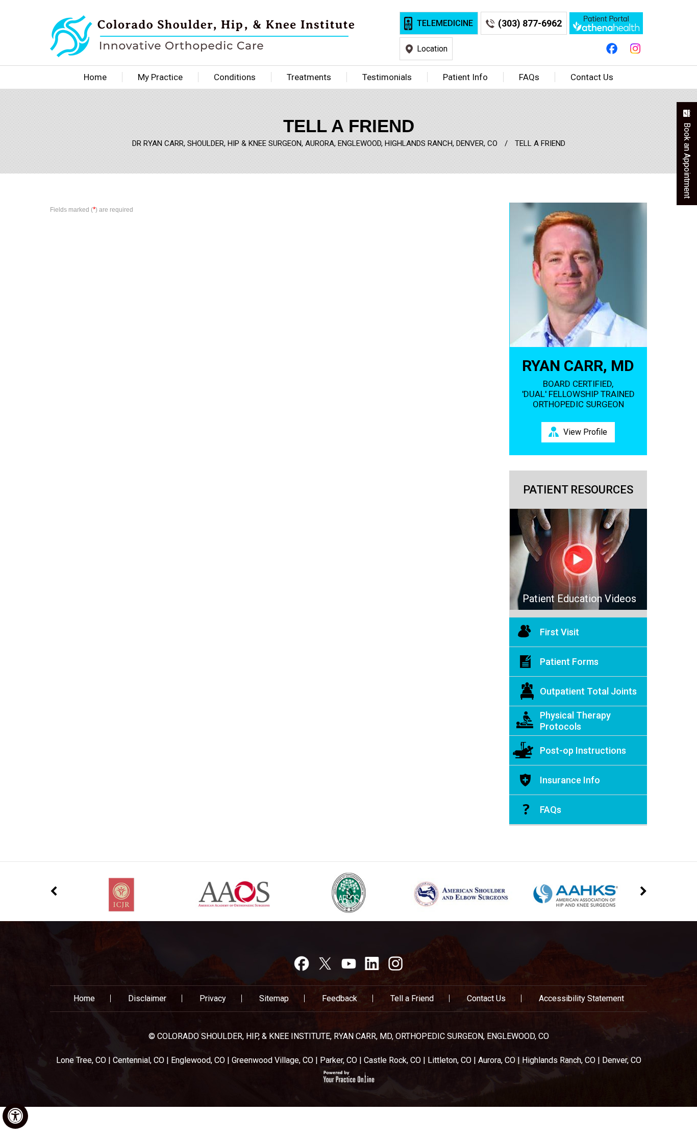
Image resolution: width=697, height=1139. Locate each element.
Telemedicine (445, 23)
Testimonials (387, 77)
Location (432, 49)
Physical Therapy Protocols (575, 721)
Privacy (213, 998)
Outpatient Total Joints (588, 691)
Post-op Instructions (583, 750)
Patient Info (465, 77)
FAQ (529, 77)
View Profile (585, 432)
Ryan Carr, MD (578, 366)
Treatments (309, 77)
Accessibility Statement (581, 998)
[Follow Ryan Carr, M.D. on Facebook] (612, 48)
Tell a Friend (412, 998)
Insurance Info (570, 780)
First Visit (559, 632)
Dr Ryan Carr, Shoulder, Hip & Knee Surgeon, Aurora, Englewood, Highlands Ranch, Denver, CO (314, 143)
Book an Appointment (687, 160)
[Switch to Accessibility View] (15, 1116)
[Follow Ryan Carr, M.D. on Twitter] (325, 963)
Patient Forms (569, 661)
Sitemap (274, 998)
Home (95, 77)
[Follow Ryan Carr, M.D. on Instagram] (635, 48)
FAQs (550, 809)
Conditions (235, 77)
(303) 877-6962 (530, 23)
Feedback (339, 998)
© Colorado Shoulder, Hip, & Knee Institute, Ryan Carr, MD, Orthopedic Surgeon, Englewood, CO (348, 1036)
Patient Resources (578, 489)
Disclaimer (147, 998)
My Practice (160, 77)
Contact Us (591, 77)
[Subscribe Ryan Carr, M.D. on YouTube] (348, 963)
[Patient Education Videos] (578, 559)
